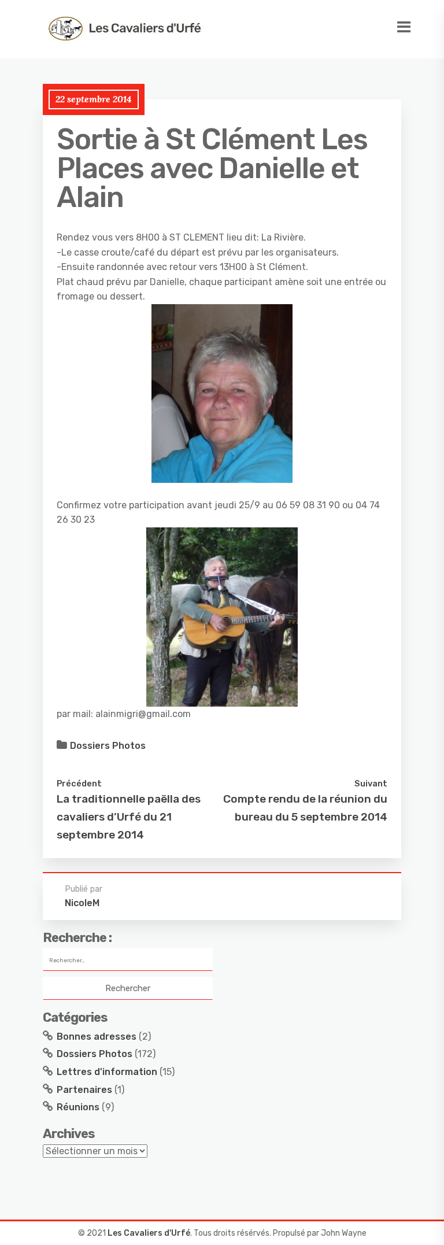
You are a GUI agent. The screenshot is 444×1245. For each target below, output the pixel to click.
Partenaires (84, 1089)
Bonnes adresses (96, 1036)
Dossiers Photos (108, 745)
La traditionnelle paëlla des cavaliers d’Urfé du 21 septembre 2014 (129, 816)
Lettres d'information (107, 1071)
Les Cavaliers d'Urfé (149, 1233)
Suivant (370, 783)
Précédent (79, 783)
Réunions (78, 1107)
